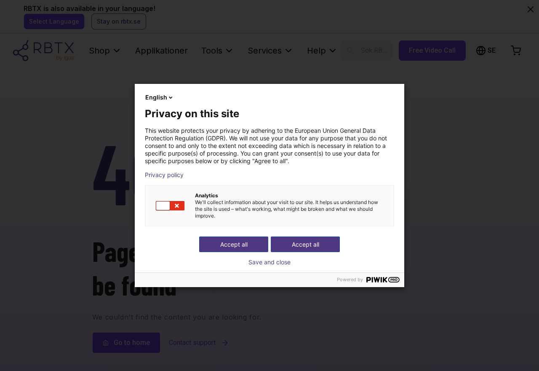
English (156, 97)
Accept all (305, 244)
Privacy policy (164, 175)
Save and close (269, 262)
